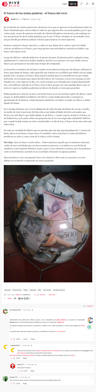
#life (39, 290)
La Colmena (60, 331)
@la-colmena (61, 320)
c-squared (15, 345)
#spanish (33, 290)
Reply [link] (10, 298)
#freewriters (17, 290)
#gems (26, 19)
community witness (28, 355)
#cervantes (47, 290)
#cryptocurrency (59, 290)
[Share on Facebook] (19, 298)
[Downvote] (38, 295)
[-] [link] (92, 310)
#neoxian (7, 290)
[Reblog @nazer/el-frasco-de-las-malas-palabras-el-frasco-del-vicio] (5, 298)
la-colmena (15, 310)
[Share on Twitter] (22, 298)
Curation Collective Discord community (47, 351)
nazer (15, 19)
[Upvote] (35, 295)
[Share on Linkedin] (27, 298)
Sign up (73, 3)
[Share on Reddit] (25, 298)
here (72, 355)
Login (64, 3)
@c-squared (21, 353)
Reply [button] (33, 339)
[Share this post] (30, 298)
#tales (26, 290)
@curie (61, 322)
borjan (13, 377)
